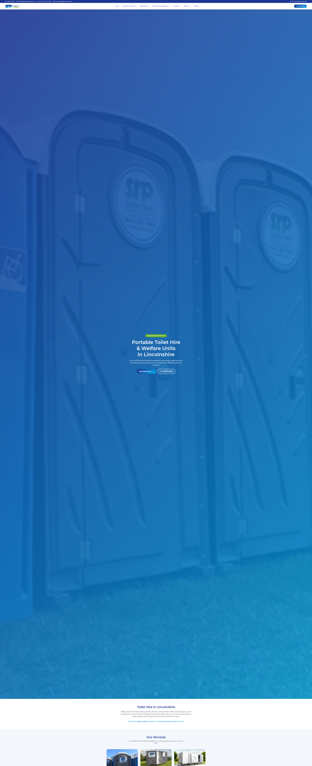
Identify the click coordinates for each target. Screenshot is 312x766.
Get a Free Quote (145, 371)
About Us (186, 6)
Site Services (144, 6)
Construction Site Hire (128, 6)
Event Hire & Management (160, 6)
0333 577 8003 (167, 371)
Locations (176, 6)
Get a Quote (301, 6)
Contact (196, 6)
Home (117, 6)
